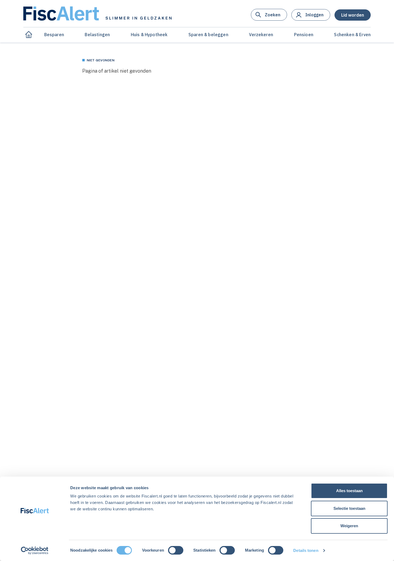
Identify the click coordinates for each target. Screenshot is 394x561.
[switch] (175, 550)
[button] (269, 15)
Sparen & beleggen (208, 34)
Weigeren (349, 525)
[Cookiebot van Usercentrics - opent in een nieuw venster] (34, 551)
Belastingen (97, 34)
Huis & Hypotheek (149, 34)
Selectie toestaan (349, 508)
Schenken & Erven (352, 34)
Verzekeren (261, 34)
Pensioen (303, 34)
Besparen (54, 34)
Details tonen (305, 550)
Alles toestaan (349, 490)
